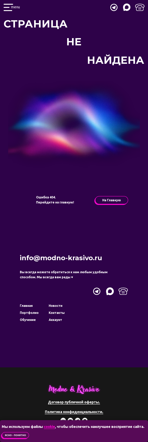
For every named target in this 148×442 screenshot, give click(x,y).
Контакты (57, 312)
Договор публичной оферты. (74, 402)
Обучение (28, 319)
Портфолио (29, 312)
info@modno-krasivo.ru (61, 258)
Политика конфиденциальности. (74, 412)
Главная (26, 305)
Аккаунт (55, 319)
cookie (49, 426)
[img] (139, 7)
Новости (55, 305)
